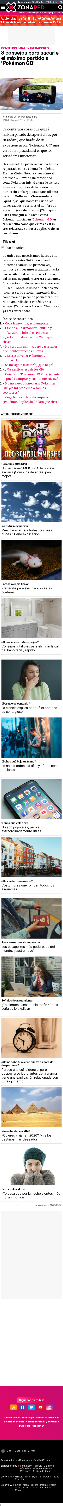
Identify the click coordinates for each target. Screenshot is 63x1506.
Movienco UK (27, 1471)
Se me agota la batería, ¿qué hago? (29, 365)
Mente (18, 1490)
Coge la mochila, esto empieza (26, 323)
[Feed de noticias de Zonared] (13, 1407)
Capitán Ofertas (41, 1460)
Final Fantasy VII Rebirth (44, 2)
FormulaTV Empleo (44, 1466)
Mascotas (38, 1487)
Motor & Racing (51, 1476)
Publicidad (24, 1426)
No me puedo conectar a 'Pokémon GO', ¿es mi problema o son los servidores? (29, 388)
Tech (27, 1476)
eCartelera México (42, 1468)
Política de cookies (14, 1422)
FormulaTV (26, 1466)
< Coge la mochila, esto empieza (26, 397)
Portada (21, 12)
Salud (18, 1487)
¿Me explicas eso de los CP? (24, 369)
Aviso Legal (28, 1417)
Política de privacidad (47, 1417)
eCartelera (25, 1468)
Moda (26, 1485)
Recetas (27, 1487)
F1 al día (19, 1479)
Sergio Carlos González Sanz (22, 116)
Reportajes (33, 12)
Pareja (52, 1485)
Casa (57, 1487)
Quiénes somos (12, 1417)
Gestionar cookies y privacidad (42, 1422)
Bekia (18, 1485)
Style (34, 1476)
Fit (40, 1476)
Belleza (34, 1485)
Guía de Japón (43, 1471)
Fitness (49, 1487)
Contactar (38, 1426)
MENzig (19, 1476)
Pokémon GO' (43, 219)
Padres (44, 1485)
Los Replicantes (23, 1460)
